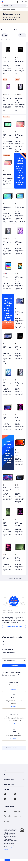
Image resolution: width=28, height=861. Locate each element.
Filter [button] (5, 35)
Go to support (13, 738)
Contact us (13, 706)
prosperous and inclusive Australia (9, 848)
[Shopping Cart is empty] (17, 2)
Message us (13, 689)
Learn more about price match (14, 626)
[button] (22, 35)
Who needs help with (7, 649)
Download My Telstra (13, 723)
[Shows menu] (26, 2)
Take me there (14, 665)
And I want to (5, 657)
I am (3, 641)
